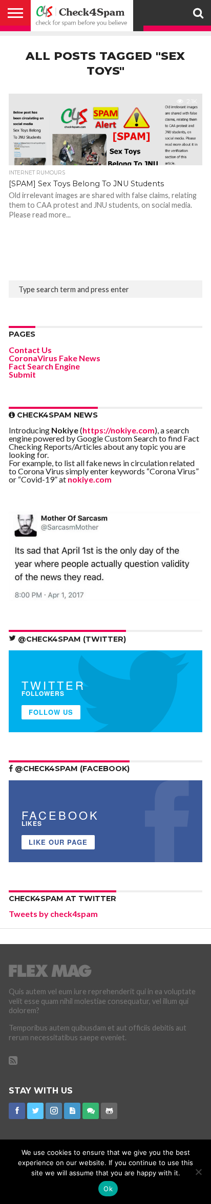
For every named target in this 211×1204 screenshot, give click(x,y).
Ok (108, 1189)
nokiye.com (90, 479)
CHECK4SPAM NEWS (56, 415)
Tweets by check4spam (53, 913)
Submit (22, 374)
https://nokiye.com (118, 430)
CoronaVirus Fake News (54, 358)
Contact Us (30, 350)
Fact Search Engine (44, 366)
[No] (198, 1172)
